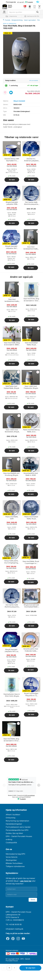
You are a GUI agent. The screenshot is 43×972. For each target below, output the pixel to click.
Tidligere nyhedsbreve (15, 866)
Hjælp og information (16, 810)
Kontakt (10, 907)
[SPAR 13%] (21, 73)
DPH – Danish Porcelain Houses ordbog (19, 838)
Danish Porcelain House (10, 6)
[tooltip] (12, 160)
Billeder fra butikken (14, 863)
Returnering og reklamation (17, 821)
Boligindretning (17, 20)
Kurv (39, 7)
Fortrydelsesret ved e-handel (18, 827)
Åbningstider (11, 860)
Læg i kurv (31, 968)
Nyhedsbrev (12, 873)
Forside (7, 20)
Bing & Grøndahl (19, 101)
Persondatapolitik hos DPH (17, 830)
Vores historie (11, 857)
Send (33, 900)
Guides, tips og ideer (14, 833)
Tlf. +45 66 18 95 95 (14, 924)
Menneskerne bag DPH (15, 854)
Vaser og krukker (30, 20)
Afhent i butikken (13, 815)
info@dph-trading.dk (14, 929)
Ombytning (10, 818)
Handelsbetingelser (14, 824)
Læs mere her (26, 881)
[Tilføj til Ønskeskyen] (11, 92)
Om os (9, 849)
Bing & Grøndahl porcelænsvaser (3, 19)
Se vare (12, 180)
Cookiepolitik (11, 842)
